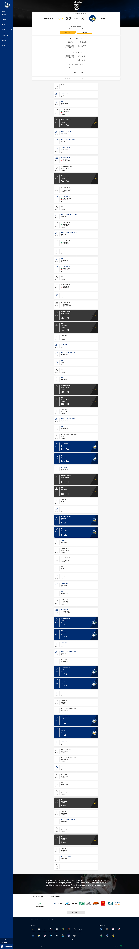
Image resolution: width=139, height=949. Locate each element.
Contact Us (52, 946)
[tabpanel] (76, 477)
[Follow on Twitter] (49, 920)
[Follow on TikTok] (42, 920)
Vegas (3, 45)
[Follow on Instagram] (52, 920)
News (3, 11)
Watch (4, 14)
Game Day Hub (6, 26)
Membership (5, 35)
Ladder (4, 19)
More (3, 29)
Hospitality (4, 43)
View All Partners (76, 913)
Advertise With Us (59, 946)
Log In (5, 942)
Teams (4, 21)
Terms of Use (32, 946)
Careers (44, 946)
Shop (3, 38)
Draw (3, 16)
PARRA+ (4, 40)
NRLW (3, 24)
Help (48, 946)
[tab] (68, 78)
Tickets (4, 33)
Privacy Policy (39, 946)
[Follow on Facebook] (45, 920)
